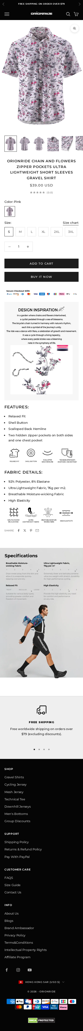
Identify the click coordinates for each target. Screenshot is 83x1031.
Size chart (71, 223)
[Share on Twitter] (25, 530)
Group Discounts (17, 821)
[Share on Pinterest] (31, 530)
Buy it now (41, 276)
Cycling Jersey (15, 784)
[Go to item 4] (53, 144)
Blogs (8, 921)
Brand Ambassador (19, 928)
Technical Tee (14, 799)
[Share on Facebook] (18, 530)
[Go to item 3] (39, 144)
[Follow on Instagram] (18, 970)
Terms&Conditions (18, 943)
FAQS (8, 878)
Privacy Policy (14, 935)
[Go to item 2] (25, 144)
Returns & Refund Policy (23, 849)
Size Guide (12, 885)
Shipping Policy (16, 842)
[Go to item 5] (67, 144)
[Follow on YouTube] (29, 970)
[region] (41, 723)
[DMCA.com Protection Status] (41, 1020)
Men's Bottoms (16, 814)
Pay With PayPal (17, 857)
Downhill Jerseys (17, 807)
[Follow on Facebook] (6, 970)
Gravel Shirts (14, 777)
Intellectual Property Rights (25, 950)
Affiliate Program (17, 957)
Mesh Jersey (13, 792)
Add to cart (42, 263)
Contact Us (12, 892)
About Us (11, 913)
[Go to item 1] (10, 144)
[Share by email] (37, 530)
